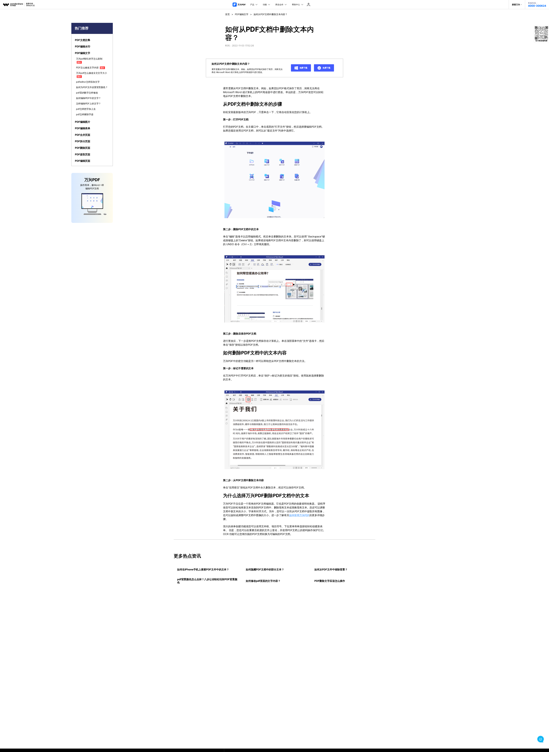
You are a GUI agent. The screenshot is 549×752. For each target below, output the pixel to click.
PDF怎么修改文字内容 (90, 67)
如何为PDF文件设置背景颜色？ (92, 87)
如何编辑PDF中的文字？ (88, 98)
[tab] (92, 40)
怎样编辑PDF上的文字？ (88, 103)
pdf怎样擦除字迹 (84, 114)
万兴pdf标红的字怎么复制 (89, 60)
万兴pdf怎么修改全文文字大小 (91, 75)
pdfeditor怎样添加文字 (88, 81)
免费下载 (303, 68)
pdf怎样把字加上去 (86, 109)
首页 (227, 14)
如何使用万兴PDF (299, 515)
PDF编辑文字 (241, 14)
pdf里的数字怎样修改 (87, 92)
